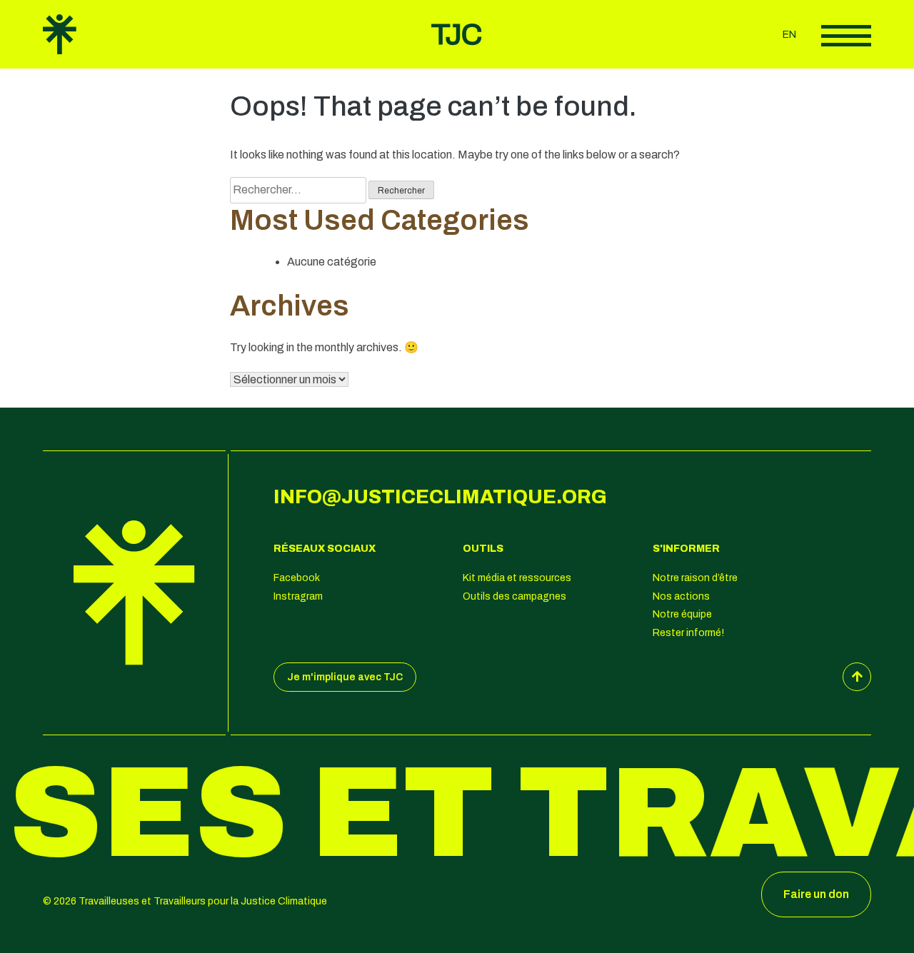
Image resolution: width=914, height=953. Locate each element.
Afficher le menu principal (846, 35)
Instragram (298, 596)
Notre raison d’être (695, 578)
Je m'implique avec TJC (345, 677)
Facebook (296, 578)
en (789, 34)
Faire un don (816, 894)
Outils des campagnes (514, 596)
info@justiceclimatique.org (440, 497)
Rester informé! (688, 632)
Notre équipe (682, 614)
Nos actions (681, 596)
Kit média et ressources (517, 578)
